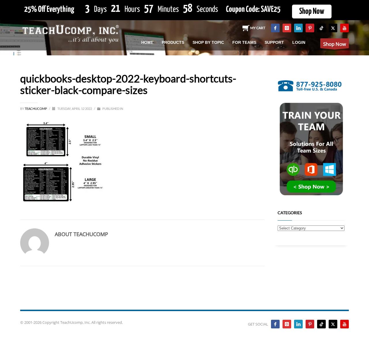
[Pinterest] (310, 28)
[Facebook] (275, 28)
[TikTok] (321, 28)
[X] (333, 28)
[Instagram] (287, 28)
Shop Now (311, 11)
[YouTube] (344, 28)
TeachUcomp (36, 108)
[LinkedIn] (298, 28)
